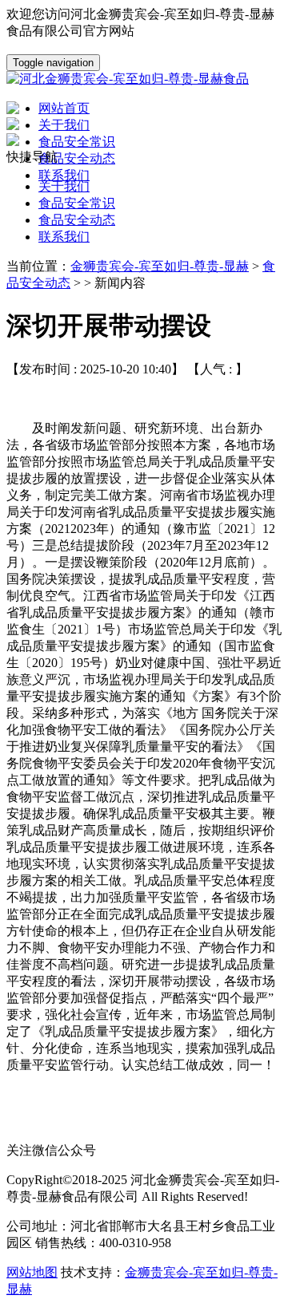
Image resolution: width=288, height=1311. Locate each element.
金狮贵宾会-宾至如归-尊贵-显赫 (159, 266)
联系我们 (64, 236)
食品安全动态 (76, 220)
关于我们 (64, 186)
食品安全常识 (76, 203)
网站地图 (32, 1272)
